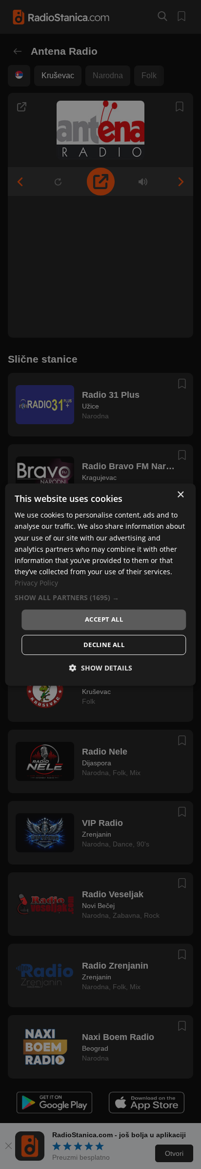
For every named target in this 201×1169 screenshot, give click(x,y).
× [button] (180, 494)
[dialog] (100, 584)
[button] (100, 597)
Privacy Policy (36, 582)
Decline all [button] (103, 644)
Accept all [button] (104, 619)
